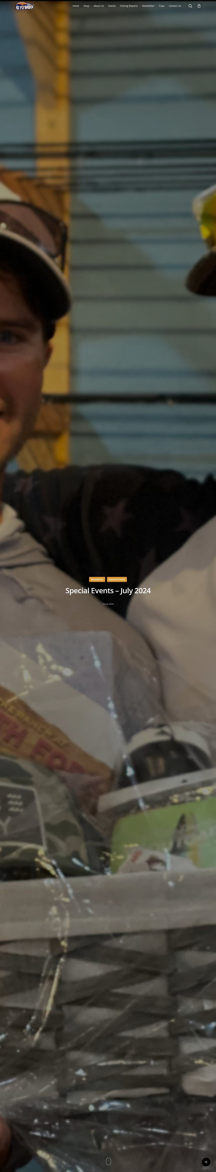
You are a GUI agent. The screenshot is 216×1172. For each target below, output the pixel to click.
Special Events (117, 579)
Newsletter (97, 579)
